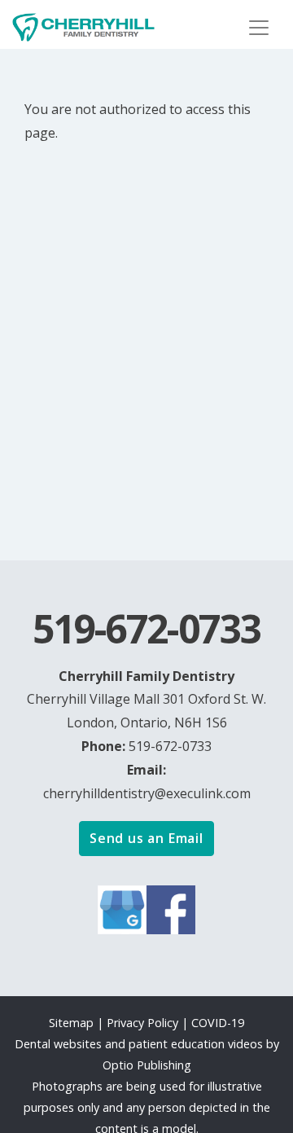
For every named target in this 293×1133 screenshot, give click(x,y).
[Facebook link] (170, 908)
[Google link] (122, 908)
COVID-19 (217, 1022)
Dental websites (58, 1044)
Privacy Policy (144, 1022)
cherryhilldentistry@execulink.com (147, 793)
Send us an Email (146, 838)
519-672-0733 (170, 746)
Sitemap (71, 1022)
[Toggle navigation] (259, 27)
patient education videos (196, 1044)
